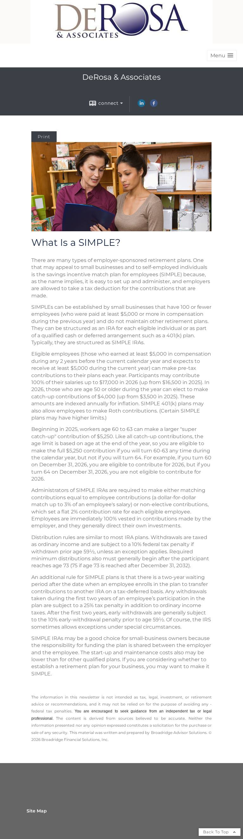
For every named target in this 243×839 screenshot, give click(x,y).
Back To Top (216, 832)
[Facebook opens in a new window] (154, 105)
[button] (222, 55)
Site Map (37, 811)
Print (44, 137)
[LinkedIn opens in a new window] (141, 105)
